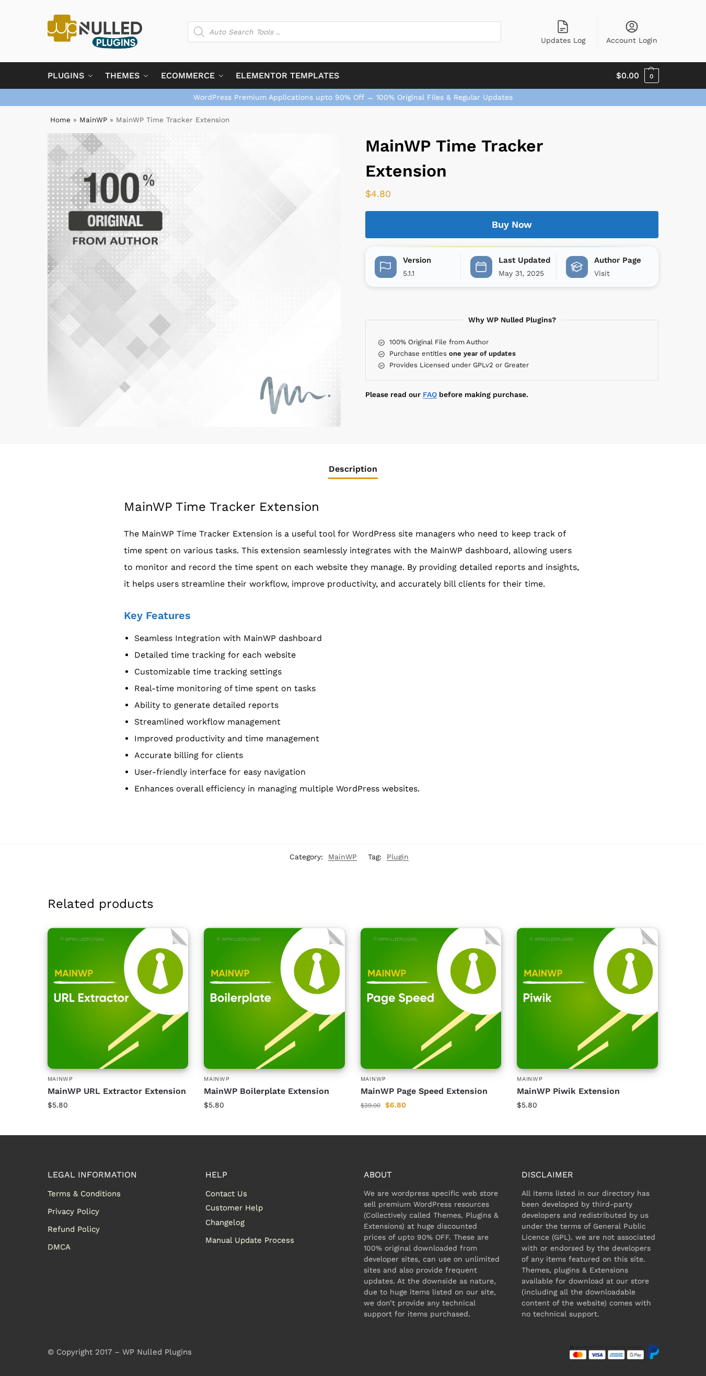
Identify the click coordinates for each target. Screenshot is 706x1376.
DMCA (59, 1247)
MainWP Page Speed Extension (424, 1091)
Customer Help (234, 1207)
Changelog (225, 1222)
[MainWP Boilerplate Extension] (274, 998)
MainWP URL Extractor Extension (117, 1091)
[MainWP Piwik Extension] (587, 998)
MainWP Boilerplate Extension (266, 1091)
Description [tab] (353, 469)
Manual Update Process (249, 1240)
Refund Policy (74, 1229)
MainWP (93, 119)
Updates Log (563, 40)
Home (60, 119)
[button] (637, 76)
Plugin (398, 857)
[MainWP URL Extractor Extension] (118, 998)
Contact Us (226, 1193)
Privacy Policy (73, 1211)
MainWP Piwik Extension (568, 1091)
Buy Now (512, 224)
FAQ (430, 394)
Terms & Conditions (84, 1193)
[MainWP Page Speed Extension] (431, 998)
